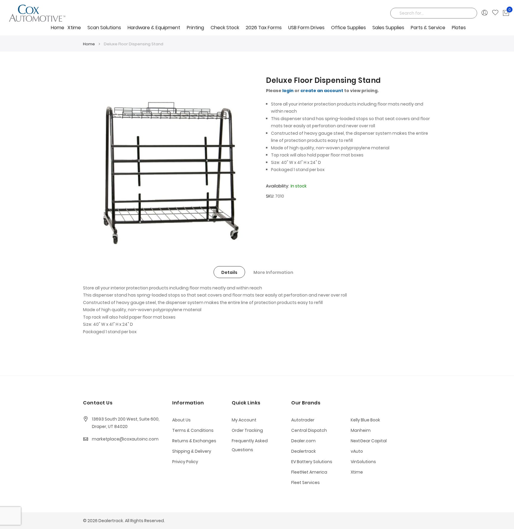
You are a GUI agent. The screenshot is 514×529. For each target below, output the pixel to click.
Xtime (357, 472)
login (288, 91)
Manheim (361, 430)
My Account (244, 420)
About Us (181, 420)
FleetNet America (309, 472)
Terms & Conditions (193, 430)
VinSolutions (363, 462)
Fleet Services (305, 482)
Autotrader (302, 420)
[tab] (229, 272)
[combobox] (433, 13)
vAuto (357, 451)
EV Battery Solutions (311, 462)
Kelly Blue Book (365, 420)
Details (229, 272)
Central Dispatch (309, 430)
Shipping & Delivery (191, 451)
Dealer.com (303, 441)
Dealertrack (303, 451)
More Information (273, 272)
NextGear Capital (369, 441)
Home (57, 27)
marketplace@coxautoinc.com (125, 439)
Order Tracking (247, 430)
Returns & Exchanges (194, 441)
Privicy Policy (185, 462)
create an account (321, 91)
